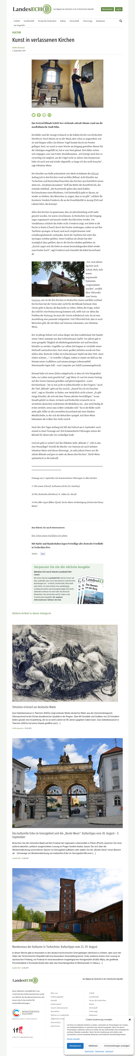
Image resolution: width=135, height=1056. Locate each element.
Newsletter (55, 1011)
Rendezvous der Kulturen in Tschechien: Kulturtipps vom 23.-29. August (54, 947)
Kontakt (54, 1000)
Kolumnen (100, 20)
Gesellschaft (29, 20)
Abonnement (107, 9)
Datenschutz (89, 1051)
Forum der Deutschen (47, 20)
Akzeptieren (75, 1045)
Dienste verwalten (73, 1039)
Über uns (54, 993)
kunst (43, 554)
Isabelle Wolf (16, 858)
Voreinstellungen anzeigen (117, 1045)
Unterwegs (87, 20)
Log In (118, 9)
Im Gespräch (19, 25)
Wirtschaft (74, 20)
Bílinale (95, 173)
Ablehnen (93, 1045)
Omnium (36, 300)
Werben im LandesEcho (60, 1015)
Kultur (63, 20)
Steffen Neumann (18, 48)
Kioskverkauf (56, 1004)
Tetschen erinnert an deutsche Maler (34, 707)
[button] (129, 1019)
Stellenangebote (57, 996)
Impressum (109, 1051)
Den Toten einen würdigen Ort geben (49, 535)
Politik (17, 20)
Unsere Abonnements (59, 1007)
